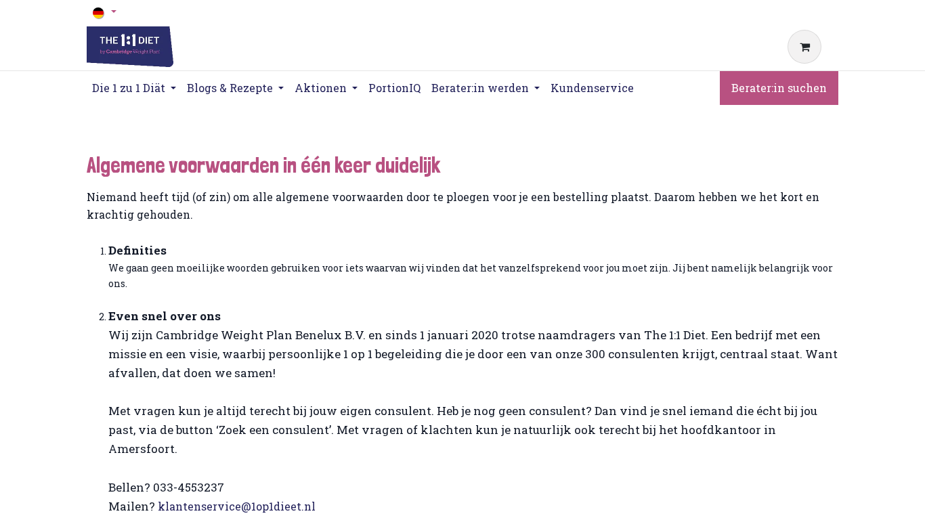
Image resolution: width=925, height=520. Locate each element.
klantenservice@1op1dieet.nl (237, 506)
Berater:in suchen (779, 88)
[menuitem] (394, 88)
